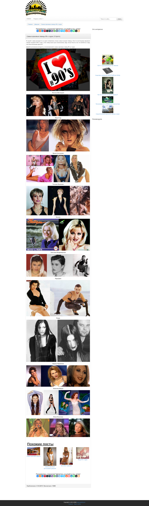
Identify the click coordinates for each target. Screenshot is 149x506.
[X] (47, 31)
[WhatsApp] (54, 31)
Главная (30, 24)
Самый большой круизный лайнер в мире (108, 114)
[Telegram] (59, 31)
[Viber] (52, 31)
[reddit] (67, 31)
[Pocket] (69, 31)
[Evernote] (74, 31)
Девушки (36, 24)
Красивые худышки (66, 465)
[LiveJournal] (50, 31)
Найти (119, 19)
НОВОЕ (29, 19)
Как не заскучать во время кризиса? (108, 94)
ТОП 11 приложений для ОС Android (107, 65)
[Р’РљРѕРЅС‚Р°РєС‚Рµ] (38, 31)
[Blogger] (79, 31)
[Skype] (64, 31)
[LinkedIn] (71, 31)
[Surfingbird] (62, 31)
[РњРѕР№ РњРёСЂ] (42, 31)
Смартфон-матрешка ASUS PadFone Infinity (107, 75)
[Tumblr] (57, 31)
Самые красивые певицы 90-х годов (51, 24)
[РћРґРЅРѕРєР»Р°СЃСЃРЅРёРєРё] (40, 31)
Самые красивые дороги (34, 456)
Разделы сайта (38, 19)
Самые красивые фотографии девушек (50, 467)
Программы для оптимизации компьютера (108, 104)
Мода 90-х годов (82, 459)
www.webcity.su (81, 502)
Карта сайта (77, 504)
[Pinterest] (45, 31)
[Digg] (76, 31)
